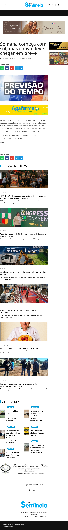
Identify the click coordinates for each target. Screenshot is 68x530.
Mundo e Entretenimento (17, 345)
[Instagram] (34, 490)
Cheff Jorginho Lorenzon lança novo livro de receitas (19, 348)
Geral (9, 307)
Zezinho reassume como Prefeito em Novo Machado (12, 454)
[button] (2, 68)
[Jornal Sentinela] (34, 4)
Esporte (2, 307)
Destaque (3, 192)
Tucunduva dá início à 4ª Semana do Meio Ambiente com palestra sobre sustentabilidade (37, 416)
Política (2, 269)
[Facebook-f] (29, 490)
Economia (11, 426)
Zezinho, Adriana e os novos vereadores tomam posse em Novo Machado (13, 416)
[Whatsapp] (38, 490)
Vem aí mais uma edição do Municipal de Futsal (37, 433)
